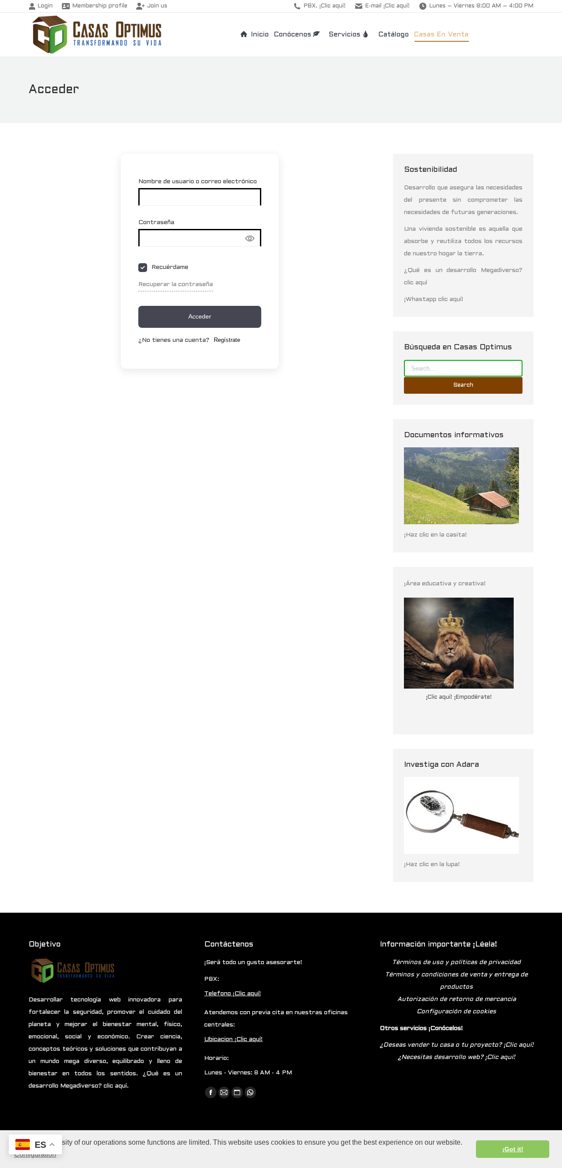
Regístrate (227, 340)
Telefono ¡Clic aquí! (232, 994)
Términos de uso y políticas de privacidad (456, 962)
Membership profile (99, 6)
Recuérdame (169, 267)
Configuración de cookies (456, 1012)
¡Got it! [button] (512, 1149)
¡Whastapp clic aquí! (433, 299)
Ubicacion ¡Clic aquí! (233, 1039)
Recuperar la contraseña (175, 284)
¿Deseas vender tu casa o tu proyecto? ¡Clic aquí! (456, 1045)
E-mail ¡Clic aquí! (387, 6)
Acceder (199, 316)
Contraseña (156, 222)
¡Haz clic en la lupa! (432, 864)
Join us (157, 6)
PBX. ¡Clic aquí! (325, 6)
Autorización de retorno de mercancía (456, 999)
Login (45, 6)
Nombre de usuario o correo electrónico (197, 182)
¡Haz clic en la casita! (435, 535)
